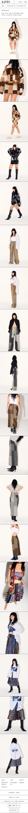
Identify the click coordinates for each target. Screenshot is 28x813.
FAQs (11, 780)
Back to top (14, 797)
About (3, 780)
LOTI (9, 801)
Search (20, 2)
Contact (21, 780)
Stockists (4, 787)
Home (3, 6)
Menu (16, 2)
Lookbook (21, 782)
